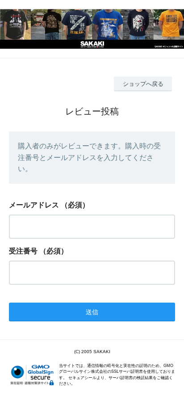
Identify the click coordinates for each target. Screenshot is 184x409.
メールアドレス (34, 205)
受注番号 (23, 251)
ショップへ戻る (143, 83)
